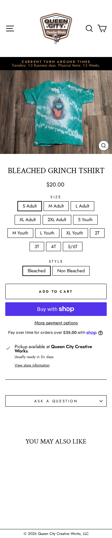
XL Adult (28, 219)
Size (55, 197)
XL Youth (74, 233)
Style (56, 261)
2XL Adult (57, 219)
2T (97, 233)
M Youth (20, 233)
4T (53, 246)
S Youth (85, 219)
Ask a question (56, 401)
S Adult (30, 206)
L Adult (82, 206)
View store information (32, 365)
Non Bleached (71, 270)
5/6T (72, 246)
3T (37, 246)
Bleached (36, 270)
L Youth (47, 233)
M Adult (56, 206)
